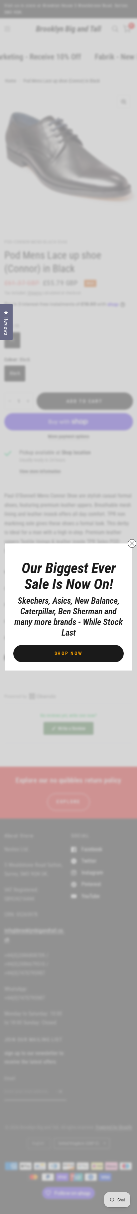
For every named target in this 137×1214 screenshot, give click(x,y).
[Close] (132, 543)
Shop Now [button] (69, 653)
